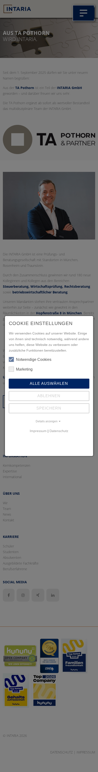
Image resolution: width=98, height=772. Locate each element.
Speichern (48, 408)
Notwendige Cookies (33, 360)
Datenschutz (58, 431)
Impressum (38, 431)
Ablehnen (48, 396)
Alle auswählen (49, 383)
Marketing (24, 369)
